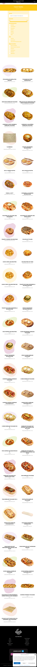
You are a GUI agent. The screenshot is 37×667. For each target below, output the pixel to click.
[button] (35, 654)
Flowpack (12, 48)
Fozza (12, 34)
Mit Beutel (12, 51)
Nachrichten (27, 643)
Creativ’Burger (27, 638)
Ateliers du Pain (10, 643)
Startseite (17, 8)
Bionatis (9, 644)
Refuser (24, 663)
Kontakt (27, 644)
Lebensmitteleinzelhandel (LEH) (16, 41)
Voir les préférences (31, 663)
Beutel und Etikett (14, 45)
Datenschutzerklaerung (27, 665)
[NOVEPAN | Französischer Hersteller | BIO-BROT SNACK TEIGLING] (3, 3)
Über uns (27, 642)
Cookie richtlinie (21, 665)
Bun (10, 642)
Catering (12, 38)
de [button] (35, 1)
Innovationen (13, 50)
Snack (10, 639)
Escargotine (13, 28)
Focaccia (12, 29)
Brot (10, 638)
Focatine (12, 31)
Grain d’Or (27, 639)
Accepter (17, 663)
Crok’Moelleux (13, 26)
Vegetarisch (13, 53)
